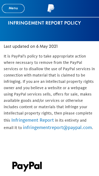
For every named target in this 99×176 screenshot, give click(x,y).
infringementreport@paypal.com (57, 127)
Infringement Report (32, 120)
